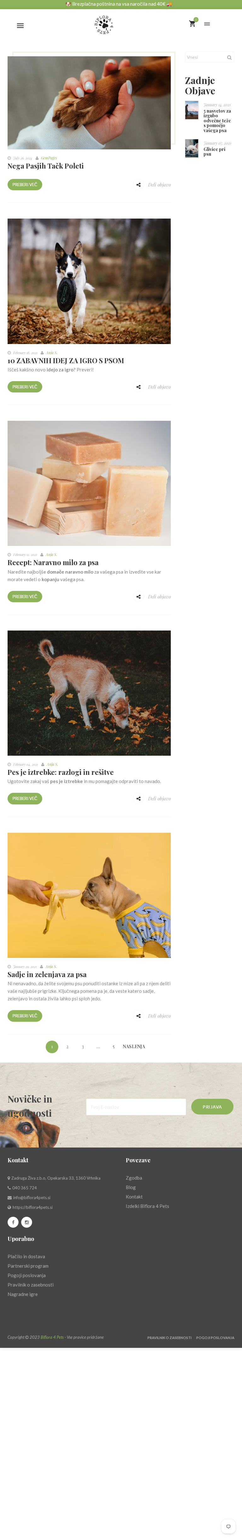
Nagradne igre (23, 1294)
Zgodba (134, 1178)
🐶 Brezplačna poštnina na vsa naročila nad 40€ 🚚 (118, 4)
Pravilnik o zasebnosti (31, 1284)
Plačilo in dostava (26, 1256)
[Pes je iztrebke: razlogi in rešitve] (89, 692)
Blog (131, 1187)
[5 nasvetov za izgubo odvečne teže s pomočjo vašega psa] (192, 110)
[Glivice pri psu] (192, 148)
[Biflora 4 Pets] (121, 22)
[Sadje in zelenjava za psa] (89, 895)
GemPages (49, 157)
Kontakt (134, 1196)
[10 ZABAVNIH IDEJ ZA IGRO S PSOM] (89, 280)
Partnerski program (28, 1266)
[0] (192, 24)
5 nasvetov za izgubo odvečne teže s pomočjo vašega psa (217, 120)
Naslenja (129, 1046)
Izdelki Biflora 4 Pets (147, 1206)
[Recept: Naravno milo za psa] (89, 483)
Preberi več (25, 184)
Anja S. (52, 352)
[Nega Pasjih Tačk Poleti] (89, 102)
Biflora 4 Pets (52, 1337)
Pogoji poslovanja (27, 1275)
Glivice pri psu (214, 151)
